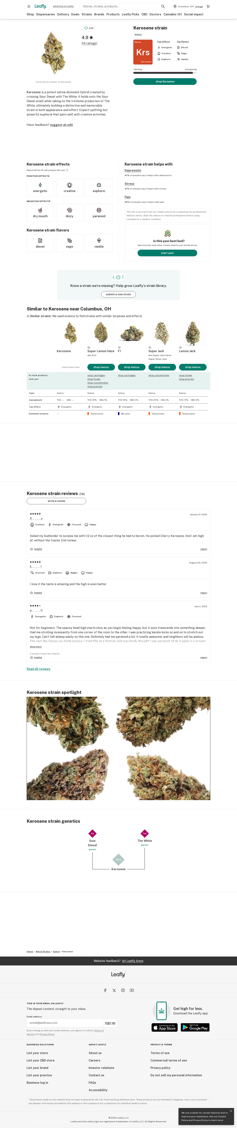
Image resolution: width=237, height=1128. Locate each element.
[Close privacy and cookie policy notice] (231, 1110)
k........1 (36, 566)
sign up (110, 1023)
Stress (129, 184)
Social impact (193, 14)
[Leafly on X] (114, 990)
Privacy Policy (200, 1120)
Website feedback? (118, 961)
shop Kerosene (165, 81)
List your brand (37, 1068)
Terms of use (160, 1053)
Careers (94, 1060)
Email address (34, 1016)
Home (30, 951)
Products (113, 14)
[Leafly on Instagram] (122, 990)
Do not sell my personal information (176, 1075)
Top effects (163, 41)
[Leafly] (40, 6)
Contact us (96, 1075)
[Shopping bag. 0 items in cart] (208, 6)
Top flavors (183, 41)
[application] (118, 748)
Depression (133, 170)
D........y (36, 518)
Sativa (56, 951)
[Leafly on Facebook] (105, 990)
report (203, 549)
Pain (128, 197)
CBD (144, 14)
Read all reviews (38, 669)
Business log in (37, 1082)
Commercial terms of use (169, 1060)
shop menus (101, 367)
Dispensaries (45, 14)
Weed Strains (43, 951)
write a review (56, 501)
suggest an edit (61, 125)
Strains (87, 14)
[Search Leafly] (163, 6)
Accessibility (98, 1090)
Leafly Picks (130, 14)
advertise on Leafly (63, 6)
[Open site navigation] (29, 6)
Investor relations (101, 1068)
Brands (99, 14)
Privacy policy (160, 1068)
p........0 (36, 610)
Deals (75, 14)
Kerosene (67, 951)
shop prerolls (94, 386)
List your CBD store (41, 1060)
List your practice (39, 1075)
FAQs (92, 1082)
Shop (30, 14)
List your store (37, 1053)
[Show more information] (67, 170)
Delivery (63, 14)
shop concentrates (97, 382)
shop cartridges (96, 375)
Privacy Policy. (47, 1034)
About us (95, 1053)
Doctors (155, 14)
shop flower (94, 379)
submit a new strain (118, 294)
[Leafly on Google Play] (195, 1027)
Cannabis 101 (172, 14)
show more (36, 646)
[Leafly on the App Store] (164, 1027)
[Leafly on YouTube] (131, 990)
